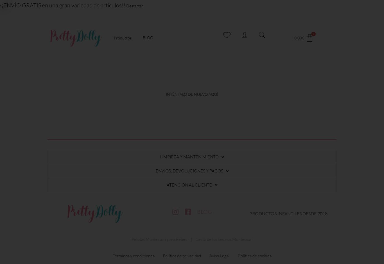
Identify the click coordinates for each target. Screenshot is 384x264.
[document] (192, 132)
